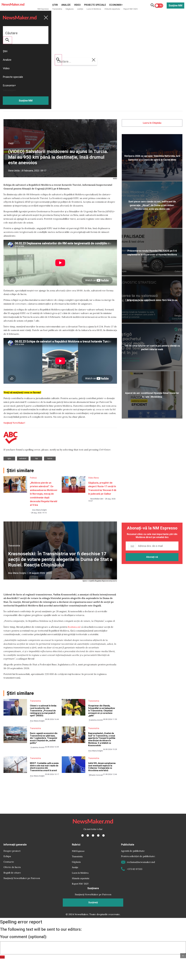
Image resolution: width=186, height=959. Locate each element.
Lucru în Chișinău (152, 123)
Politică (33, 478)
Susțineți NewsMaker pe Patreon (21, 878)
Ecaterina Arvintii (96, 720)
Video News (93, 478)
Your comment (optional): (23, 937)
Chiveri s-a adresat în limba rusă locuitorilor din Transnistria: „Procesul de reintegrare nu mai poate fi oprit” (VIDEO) (43, 711)
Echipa (7, 856)
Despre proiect (11, 850)
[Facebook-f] (82, 835)
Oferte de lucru (12, 867)
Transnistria (57, 9)
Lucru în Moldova (94, 9)
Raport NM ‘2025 (130, 9)
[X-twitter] (88, 835)
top (36, 458)
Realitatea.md (74, 626)
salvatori (22, 458)
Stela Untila (14, 170)
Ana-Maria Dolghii (39, 510)
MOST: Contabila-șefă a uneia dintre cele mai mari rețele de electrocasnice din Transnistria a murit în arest (44, 767)
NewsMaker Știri (96, 499)
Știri (55, 4)
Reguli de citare (12, 872)
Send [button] (2, 957)
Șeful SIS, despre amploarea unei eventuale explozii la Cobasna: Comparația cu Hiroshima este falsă (102, 767)
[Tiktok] (98, 835)
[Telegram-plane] (103, 835)
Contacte (8, 861)
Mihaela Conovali (96, 775)
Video (77, 4)
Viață (10, 143)
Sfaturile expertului (112, 9)
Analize (66, 4)
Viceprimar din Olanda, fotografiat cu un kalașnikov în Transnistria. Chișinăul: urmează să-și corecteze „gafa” (101, 711)
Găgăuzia (70, 9)
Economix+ (116, 4)
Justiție (80, 9)
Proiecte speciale (95, 4)
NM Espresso (43, 9)
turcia (50, 458)
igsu (9, 458)
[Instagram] (93, 835)
